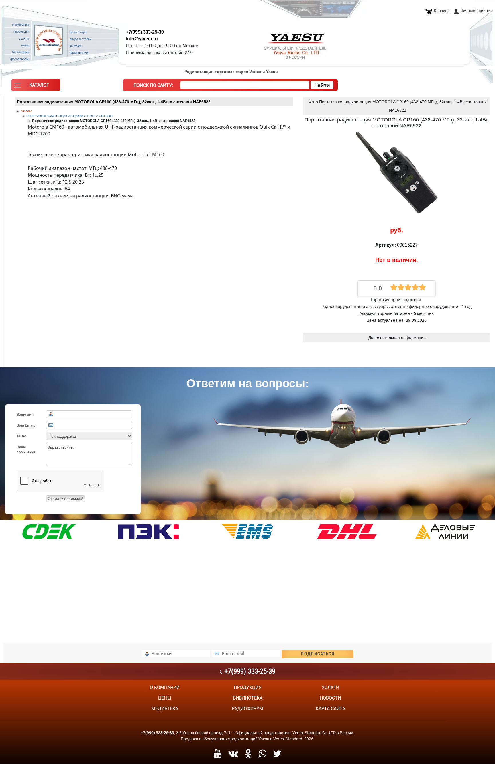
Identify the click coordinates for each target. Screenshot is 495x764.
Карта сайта (330, 708)
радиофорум (247, 708)
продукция (248, 687)
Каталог (26, 111)
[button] (35, 86)
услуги (330, 687)
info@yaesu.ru (142, 38)
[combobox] (244, 85)
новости (330, 698)
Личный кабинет (476, 10)
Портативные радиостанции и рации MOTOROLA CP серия (69, 115)
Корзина (442, 10)
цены (164, 698)
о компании (165, 687)
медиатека (164, 708)
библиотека (247, 698)
